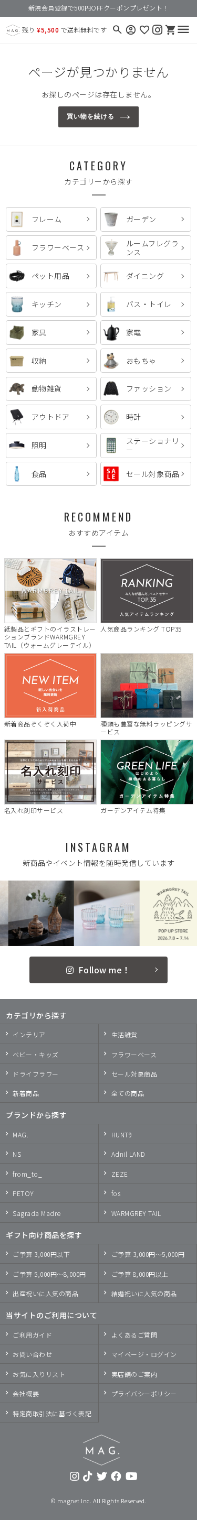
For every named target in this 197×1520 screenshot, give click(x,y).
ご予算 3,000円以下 (41, 1254)
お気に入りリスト (39, 1374)
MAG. (20, 1134)
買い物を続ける (91, 116)
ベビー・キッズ (36, 1054)
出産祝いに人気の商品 (45, 1293)
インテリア (29, 1034)
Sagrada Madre (37, 1213)
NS (17, 1153)
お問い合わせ (32, 1354)
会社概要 (26, 1393)
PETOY (23, 1193)
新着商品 (26, 1093)
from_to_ (27, 1173)
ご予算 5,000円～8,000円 (49, 1273)
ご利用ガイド (32, 1334)
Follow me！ (104, 969)
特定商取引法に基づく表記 (52, 1413)
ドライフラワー (36, 1073)
